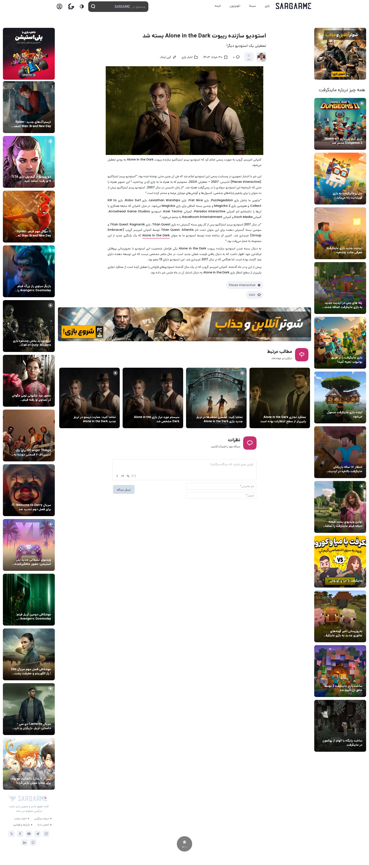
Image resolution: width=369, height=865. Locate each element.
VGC (252, 295)
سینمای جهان (42, 115)
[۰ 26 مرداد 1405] (29, 709)
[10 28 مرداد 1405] (29, 162)
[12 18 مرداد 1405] (340, 233)
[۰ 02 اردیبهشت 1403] (216, 398)
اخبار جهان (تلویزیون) (37, 498)
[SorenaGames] (12, 798)
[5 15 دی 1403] (340, 671)
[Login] (59, 8)
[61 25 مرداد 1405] (29, 600)
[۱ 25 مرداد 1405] (29, 654)
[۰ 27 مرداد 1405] (29, 490)
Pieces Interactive (242, 285)
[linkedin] (24, 842)
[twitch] (33, 842)
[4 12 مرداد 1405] (340, 343)
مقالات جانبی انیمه (39, 771)
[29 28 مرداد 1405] (29, 764)
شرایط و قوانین (21, 824)
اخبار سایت (20, 818)
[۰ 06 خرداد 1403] (279, 398)
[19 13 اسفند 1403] (340, 562)
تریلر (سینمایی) (352, 515)
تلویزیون (235, 5)
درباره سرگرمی (41, 818)
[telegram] (37, 833)
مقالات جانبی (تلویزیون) (35, 662)
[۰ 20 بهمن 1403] (340, 616)
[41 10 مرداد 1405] (340, 397)
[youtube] (29, 833)
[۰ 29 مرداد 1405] (340, 124)
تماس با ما (43, 824)
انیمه (218, 5)
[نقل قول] (122, 476)
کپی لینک (165, 57)
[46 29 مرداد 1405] (29, 217)
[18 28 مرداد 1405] (29, 271)
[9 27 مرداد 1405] (29, 435)
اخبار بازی (356, 186)
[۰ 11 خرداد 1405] (340, 507)
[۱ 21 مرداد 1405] (340, 178)
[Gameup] (71, 6)
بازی (267, 5)
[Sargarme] (293, 6)
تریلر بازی (356, 131)
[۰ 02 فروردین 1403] (153, 398)
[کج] (117, 476)
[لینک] (128, 476)
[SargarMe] (32, 798)
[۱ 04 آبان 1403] (340, 726)
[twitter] (11, 833)
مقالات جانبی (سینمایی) (35, 224)
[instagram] (46, 833)
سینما (252, 5)
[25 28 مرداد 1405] (29, 107)
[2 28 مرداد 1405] (29, 326)
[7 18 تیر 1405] (340, 452)
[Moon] (82, 6)
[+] (134, 475)
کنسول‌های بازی (40, 553)
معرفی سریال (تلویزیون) (36, 443)
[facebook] (20, 833)
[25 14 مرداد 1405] (340, 288)
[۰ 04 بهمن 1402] (89, 398)
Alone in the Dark (156, 235)
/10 (249, 59)
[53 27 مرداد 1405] (29, 381)
